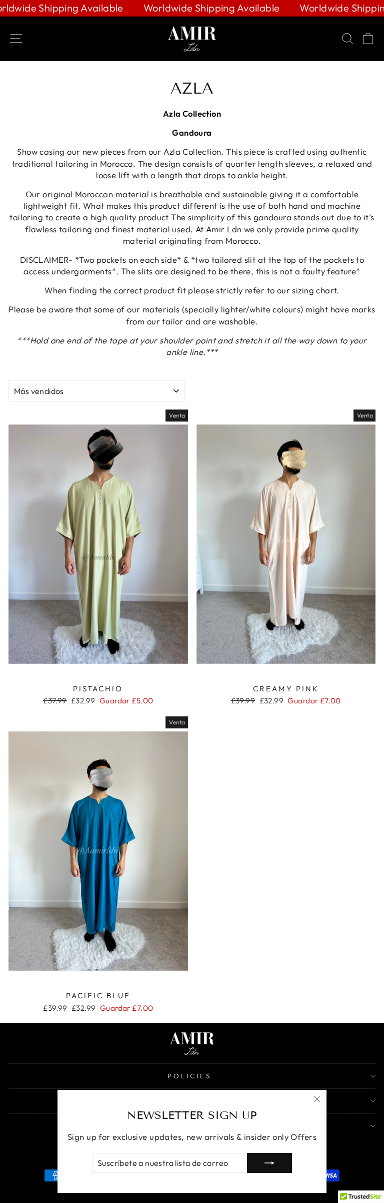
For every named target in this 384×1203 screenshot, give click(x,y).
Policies (190, 1076)
